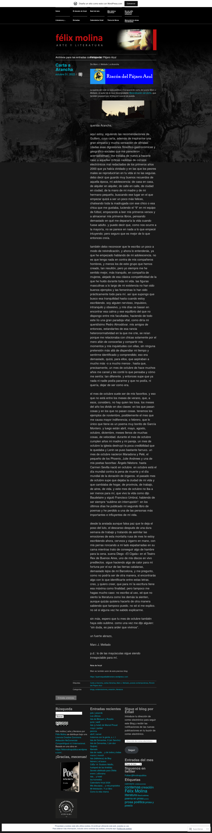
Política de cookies (124, 828)
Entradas (76, 20)
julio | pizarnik (96, 712)
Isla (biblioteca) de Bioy (100, 758)
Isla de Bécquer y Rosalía (101, 718)
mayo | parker (96, 728)
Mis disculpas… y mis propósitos (105, 785)
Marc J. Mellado (123, 683)
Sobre (58, 11)
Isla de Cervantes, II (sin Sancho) (105, 740)
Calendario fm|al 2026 (100, 782)
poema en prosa (134, 798)
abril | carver (96, 734)
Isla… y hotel (96, 776)
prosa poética (135, 801)
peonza (93, 731)
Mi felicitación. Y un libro (101, 788)
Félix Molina (61, 734)
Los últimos (95, 715)
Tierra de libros (113, 20)
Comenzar (131, 3)
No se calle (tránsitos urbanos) (129, 12)
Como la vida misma (99, 791)
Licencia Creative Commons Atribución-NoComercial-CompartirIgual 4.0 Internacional (70, 740)
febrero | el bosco (98, 761)
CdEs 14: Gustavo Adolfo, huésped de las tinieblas (102, 766)
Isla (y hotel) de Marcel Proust (104, 725)
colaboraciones (101, 689)
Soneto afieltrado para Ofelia (103, 770)
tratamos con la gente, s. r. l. (103, 737)
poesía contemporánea (139, 683)
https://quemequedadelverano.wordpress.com (109, 676)
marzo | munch (97, 755)
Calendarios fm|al (96, 20)
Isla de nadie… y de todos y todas (105, 752)
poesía (146, 799)
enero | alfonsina (97, 773)
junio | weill (95, 722)
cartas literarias (110, 683)
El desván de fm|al (80, 11)
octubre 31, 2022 (65, 74)
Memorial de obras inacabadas (132, 21)
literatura (119, 689)
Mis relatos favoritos (111, 12)
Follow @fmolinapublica (135, 775)
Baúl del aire (95, 11)
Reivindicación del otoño (140, 92)
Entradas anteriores (66, 697)
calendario (129, 783)
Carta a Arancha (64, 67)
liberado (93, 749)
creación (111, 689)
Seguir (131, 750)
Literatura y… (61, 20)
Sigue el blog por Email (139, 710)
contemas (133, 786)
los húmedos (96, 779)
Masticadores (143, 795)
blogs (92, 689)
